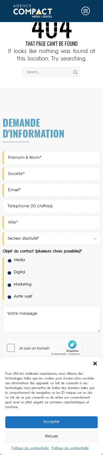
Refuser (51, 437)
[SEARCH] (75, 72)
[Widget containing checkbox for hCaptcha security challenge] (42, 348)
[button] (95, 363)
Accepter (51, 422)
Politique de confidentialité (30, 448)
